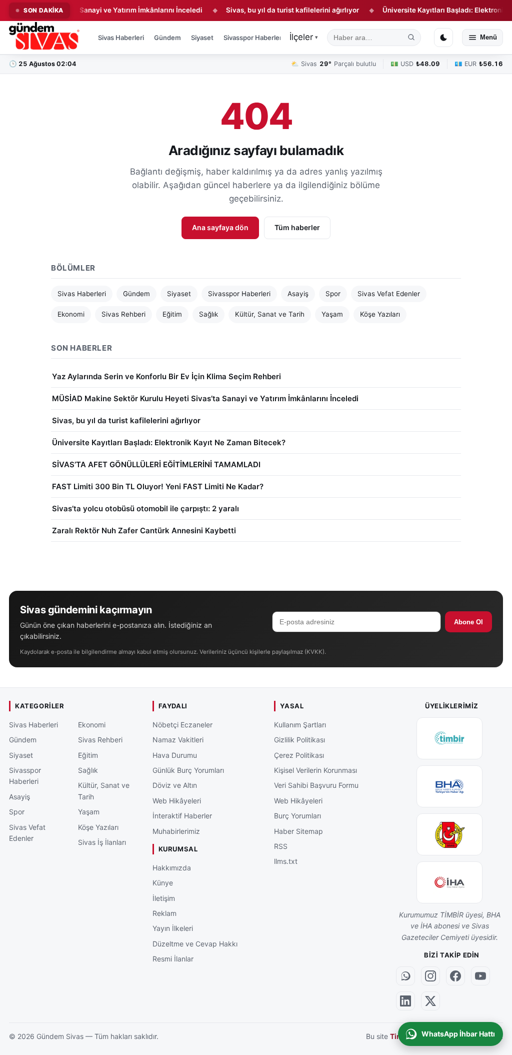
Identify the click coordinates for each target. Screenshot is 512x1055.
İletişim (163, 897)
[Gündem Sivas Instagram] (430, 975)
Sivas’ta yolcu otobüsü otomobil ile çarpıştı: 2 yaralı (145, 508)
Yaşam (332, 314)
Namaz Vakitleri (178, 739)
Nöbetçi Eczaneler (182, 724)
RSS (281, 846)
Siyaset (202, 38)
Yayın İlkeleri (172, 928)
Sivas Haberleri (121, 38)
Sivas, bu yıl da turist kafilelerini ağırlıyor (271, 10)
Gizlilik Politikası (299, 739)
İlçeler (304, 37)
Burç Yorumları (297, 815)
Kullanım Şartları (300, 724)
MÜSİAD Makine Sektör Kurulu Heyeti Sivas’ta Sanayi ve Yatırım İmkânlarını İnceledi (205, 398)
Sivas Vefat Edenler (389, 294)
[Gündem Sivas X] (430, 1000)
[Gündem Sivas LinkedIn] (405, 1000)
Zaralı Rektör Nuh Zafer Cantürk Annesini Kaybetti (144, 530)
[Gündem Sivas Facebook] (455, 975)
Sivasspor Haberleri (254, 38)
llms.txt (286, 861)
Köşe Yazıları (380, 314)
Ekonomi (71, 314)
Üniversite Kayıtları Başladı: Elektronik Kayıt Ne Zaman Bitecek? (169, 442)
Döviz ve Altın (174, 785)
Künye (162, 882)
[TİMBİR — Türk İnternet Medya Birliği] (449, 738)
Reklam (164, 913)
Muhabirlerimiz (176, 830)
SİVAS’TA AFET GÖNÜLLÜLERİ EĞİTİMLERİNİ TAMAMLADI (156, 464)
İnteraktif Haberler (182, 815)
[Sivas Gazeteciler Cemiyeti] (449, 834)
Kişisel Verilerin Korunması (315, 770)
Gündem (167, 38)
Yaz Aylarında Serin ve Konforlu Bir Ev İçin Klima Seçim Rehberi (166, 376)
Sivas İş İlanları (102, 842)
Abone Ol (468, 622)
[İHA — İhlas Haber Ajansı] (449, 882)
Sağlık (208, 314)
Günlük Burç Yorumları (188, 770)
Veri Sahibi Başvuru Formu (316, 785)
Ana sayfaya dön (220, 227)
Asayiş (298, 294)
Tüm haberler (297, 227)
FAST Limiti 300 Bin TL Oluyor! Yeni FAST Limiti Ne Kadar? (158, 486)
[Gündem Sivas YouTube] (480, 975)
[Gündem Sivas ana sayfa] (45, 37)
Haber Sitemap (298, 830)
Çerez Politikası (299, 754)
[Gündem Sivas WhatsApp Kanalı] (405, 975)
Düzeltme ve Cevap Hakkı (195, 943)
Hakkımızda (171, 867)
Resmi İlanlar (173, 958)
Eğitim (172, 314)
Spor (333, 294)
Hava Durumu (174, 754)
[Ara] (411, 38)
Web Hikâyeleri (176, 800)
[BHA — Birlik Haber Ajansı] (449, 786)
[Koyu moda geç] (443, 37)
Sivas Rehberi (124, 314)
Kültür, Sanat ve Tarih (269, 314)
